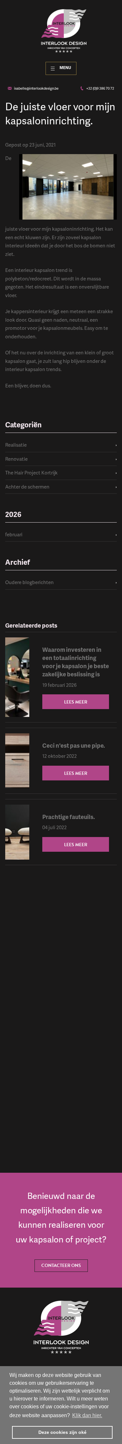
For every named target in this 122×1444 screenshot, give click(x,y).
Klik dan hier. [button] (87, 1415)
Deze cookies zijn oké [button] (62, 1432)
